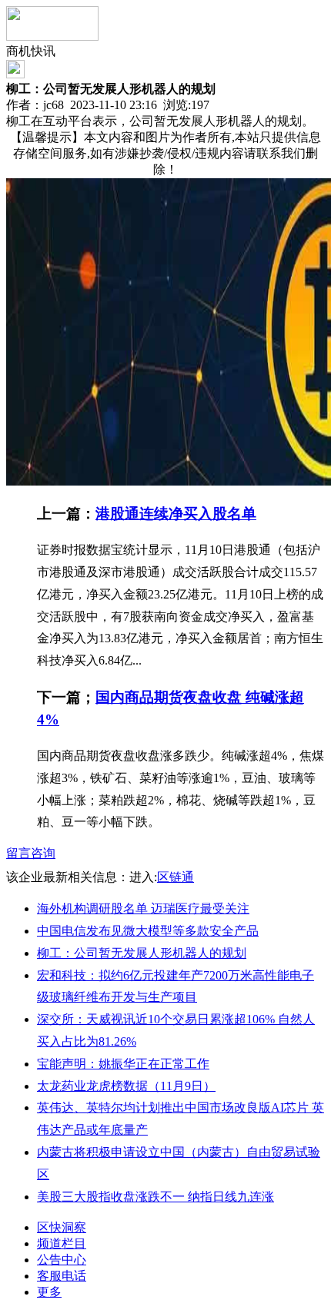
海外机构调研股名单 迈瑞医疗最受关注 (143, 908)
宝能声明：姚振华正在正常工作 (123, 1063)
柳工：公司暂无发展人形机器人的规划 (141, 953)
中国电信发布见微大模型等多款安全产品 (148, 930)
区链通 (175, 877)
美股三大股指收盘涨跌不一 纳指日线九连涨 (155, 1196)
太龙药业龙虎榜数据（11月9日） (126, 1086)
